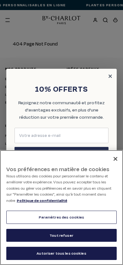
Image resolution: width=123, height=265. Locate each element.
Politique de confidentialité (42, 200)
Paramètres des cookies (62, 217)
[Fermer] (115, 159)
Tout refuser (61, 235)
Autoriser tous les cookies (61, 253)
